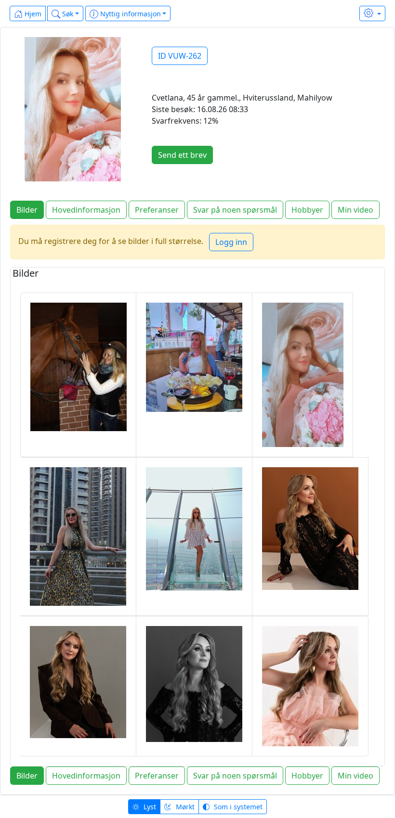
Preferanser (157, 209)
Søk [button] (66, 13)
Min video (355, 209)
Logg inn (231, 242)
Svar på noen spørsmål (235, 209)
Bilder (27, 209)
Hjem (32, 13)
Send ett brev (182, 155)
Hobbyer (307, 209)
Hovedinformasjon (86, 209)
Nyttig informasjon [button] (129, 13)
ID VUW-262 (179, 56)
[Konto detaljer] (372, 13)
